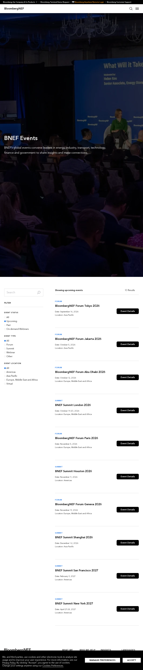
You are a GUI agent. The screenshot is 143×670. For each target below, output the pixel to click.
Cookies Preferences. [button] (53, 665)
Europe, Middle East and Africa (22, 379)
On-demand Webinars (17, 329)
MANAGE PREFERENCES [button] (102, 660)
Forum (9, 344)
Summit (10, 348)
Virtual (9, 383)
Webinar (10, 352)
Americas (11, 372)
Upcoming (11, 321)
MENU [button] (137, 8)
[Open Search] (131, 8)
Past (8, 325)
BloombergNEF (14, 8)
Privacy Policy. (9, 662)
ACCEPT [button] (131, 660)
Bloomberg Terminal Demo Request (55, 2)
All (7, 317)
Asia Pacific (11, 376)
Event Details (128, 311)
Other (9, 356)
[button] (21, 2)
